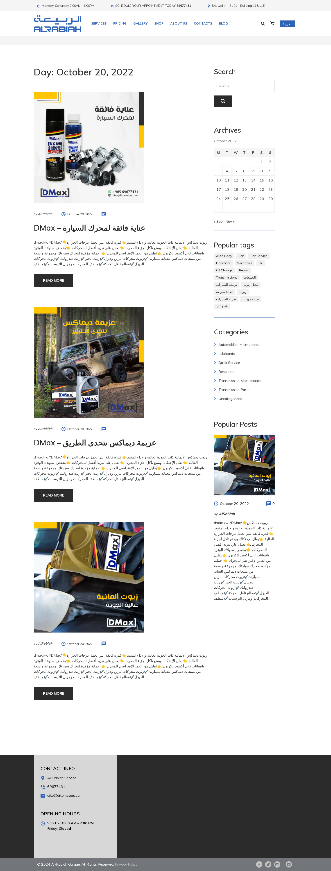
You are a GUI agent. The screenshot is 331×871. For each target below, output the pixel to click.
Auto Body (224, 256)
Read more (53, 280)
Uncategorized (230, 398)
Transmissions (226, 277)
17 (218, 189)
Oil (261, 263)
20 (244, 189)
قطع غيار (222, 306)
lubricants (223, 263)
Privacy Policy (126, 864)
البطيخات (250, 277)
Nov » (230, 221)
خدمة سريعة (224, 292)
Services (99, 23)
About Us (178, 23)
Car (241, 256)
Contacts (203, 23)
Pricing (120, 23)
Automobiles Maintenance (239, 344)
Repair (244, 270)
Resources (226, 371)
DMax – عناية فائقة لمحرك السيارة (89, 228)
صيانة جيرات (251, 299)
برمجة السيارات (226, 285)
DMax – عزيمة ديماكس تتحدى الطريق (95, 442)
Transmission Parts (233, 389)
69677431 (184, 6)
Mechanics (244, 263)
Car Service (258, 256)
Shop (158, 23)
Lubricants (226, 353)
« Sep (218, 221)
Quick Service (229, 362)
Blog (223, 23)
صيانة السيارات (226, 299)
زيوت (243, 292)
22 (262, 189)
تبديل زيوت (251, 285)
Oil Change (224, 270)
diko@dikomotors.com (64, 795)
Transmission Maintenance (240, 380)
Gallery (140, 23)
